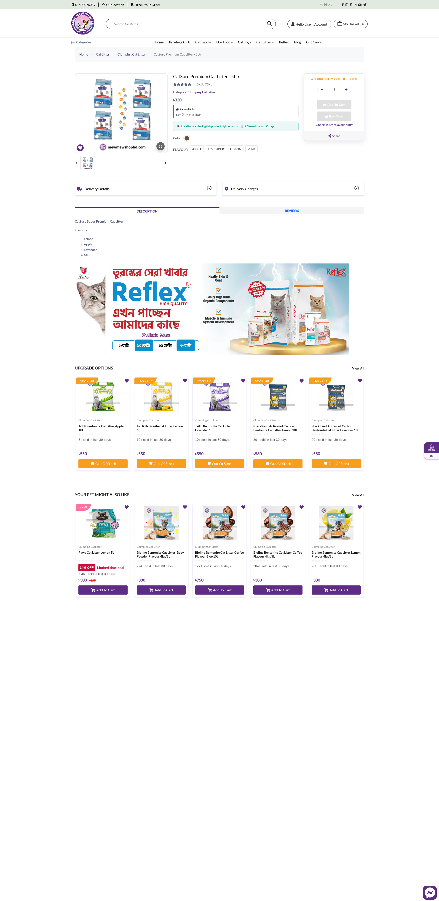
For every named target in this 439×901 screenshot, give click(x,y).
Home (159, 42)
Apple (197, 149)
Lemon (235, 149)
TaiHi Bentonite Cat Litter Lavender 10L (213, 428)
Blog (297, 42)
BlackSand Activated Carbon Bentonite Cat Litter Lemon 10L (275, 428)
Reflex (284, 42)
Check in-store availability (334, 125)
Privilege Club (179, 42)
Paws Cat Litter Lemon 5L (96, 552)
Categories (83, 42)
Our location (115, 5)
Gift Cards (314, 42)
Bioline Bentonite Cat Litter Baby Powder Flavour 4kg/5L (160, 554)
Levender (216, 149)
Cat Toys (244, 42)
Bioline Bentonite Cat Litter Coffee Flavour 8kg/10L (219, 554)
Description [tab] (147, 211)
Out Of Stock (105, 463)
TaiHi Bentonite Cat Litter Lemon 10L (160, 428)
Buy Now (335, 116)
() (353, 24)
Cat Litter (264, 42)
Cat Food (202, 42)
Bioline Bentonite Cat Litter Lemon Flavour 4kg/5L (336, 554)
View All (358, 368)
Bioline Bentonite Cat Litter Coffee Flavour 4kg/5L (277, 554)
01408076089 (85, 5)
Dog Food (223, 42)
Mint (251, 149)
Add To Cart (336, 104)
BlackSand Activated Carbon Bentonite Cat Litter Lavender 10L (335, 428)
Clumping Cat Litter (132, 54)
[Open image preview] (160, 146)
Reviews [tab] (292, 211)
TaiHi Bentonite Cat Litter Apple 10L (100, 428)
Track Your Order (148, 5)
